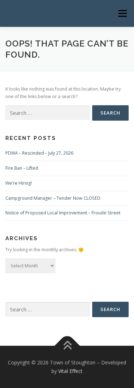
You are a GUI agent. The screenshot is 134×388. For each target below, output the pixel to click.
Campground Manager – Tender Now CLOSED (52, 198)
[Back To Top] (67, 346)
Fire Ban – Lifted (21, 168)
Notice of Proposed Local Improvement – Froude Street (62, 213)
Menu (122, 13)
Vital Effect (70, 371)
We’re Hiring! (18, 183)
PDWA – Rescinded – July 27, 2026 (39, 153)
